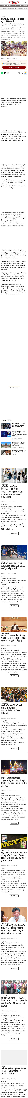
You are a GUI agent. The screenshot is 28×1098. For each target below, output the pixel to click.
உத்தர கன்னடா (6, 879)
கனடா (3, 511)
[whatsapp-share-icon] (2, 74)
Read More (14, 533)
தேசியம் (9, 5)
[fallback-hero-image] (6, 426)
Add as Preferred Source (14, 67)
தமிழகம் (3, 5)
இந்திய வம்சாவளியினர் (8, 725)
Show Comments (14, 388)
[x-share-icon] (5, 74)
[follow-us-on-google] (25, 73)
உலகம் (14, 5)
